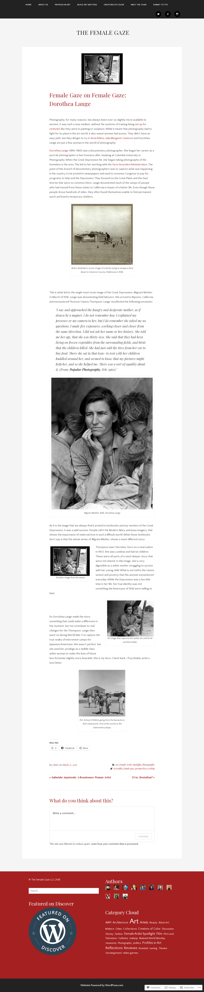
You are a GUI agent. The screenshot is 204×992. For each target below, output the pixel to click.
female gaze (129, 768)
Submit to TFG (160, 5)
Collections (130, 928)
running (153, 948)
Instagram (177, 14)
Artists (144, 922)
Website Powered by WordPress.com (101, 985)
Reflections (114, 948)
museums (111, 943)
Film (159, 934)
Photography (148, 764)
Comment (143, 836)
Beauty (153, 922)
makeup (133, 938)
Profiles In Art (62, 5)
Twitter (158, 14)
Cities (119, 928)
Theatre (163, 948)
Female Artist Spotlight (130, 764)
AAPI (108, 922)
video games (130, 953)
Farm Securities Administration (129, 164)
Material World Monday (152, 938)
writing (151, 768)
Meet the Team (138, 5)
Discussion (168, 928)
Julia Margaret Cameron (119, 138)
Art (116, 764)
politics (137, 943)
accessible (118, 768)
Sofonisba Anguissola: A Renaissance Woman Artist (80, 777)
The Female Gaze (102, 32)
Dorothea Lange (58, 150)
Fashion (119, 933)
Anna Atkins (97, 138)
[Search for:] (64, 890)
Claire (55, 764)
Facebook (168, 14)
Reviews (130, 948)
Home (28, 5)
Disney (109, 933)
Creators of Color (114, 5)
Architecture (120, 922)
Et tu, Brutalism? (143, 777)
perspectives (141, 768)
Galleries (123, 938)
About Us (43, 5)
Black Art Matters (87, 5)
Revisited (143, 948)
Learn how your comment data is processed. (114, 843)
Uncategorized (113, 952)
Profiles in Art (151, 943)
